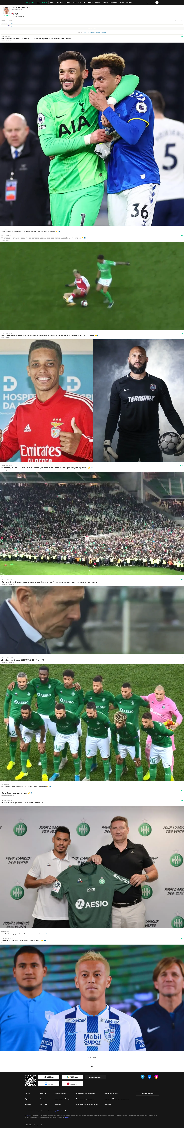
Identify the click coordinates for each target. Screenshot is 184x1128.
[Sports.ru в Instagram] (156, 1077)
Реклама (42, 1099)
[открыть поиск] (143, 2)
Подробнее (68, 1117)
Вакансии (43, 1093)
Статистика (86, 32)
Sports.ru (29, 1115)
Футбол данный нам (6, 40)
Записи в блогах (101, 32)
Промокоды (107, 1104)
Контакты (28, 1104)
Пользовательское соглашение (85, 1093)
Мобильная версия (147, 1093)
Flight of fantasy (5, 337)
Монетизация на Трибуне (62, 1099)
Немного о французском (7, 795)
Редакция (28, 1099)
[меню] (38, 2)
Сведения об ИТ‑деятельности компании (116, 1099)
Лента (80, 32)
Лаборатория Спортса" (111, 1093)
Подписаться (6, 15)
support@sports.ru (58, 1111)
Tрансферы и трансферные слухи (10, 804)
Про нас (27, 1093)
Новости (92, 32)
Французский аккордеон (7, 584)
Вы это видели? (5, 470)
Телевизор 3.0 (5, 240)
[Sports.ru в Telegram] (143, 1077)
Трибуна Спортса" (60, 1093)
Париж (11, 23)
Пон (2, 942)
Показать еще (92, 1057)
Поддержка (43, 1104)
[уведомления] (147, 2)
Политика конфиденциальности (85, 1099)
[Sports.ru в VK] (150, 1077)
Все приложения (94, 1077)
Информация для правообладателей (87, 1104)
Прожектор (58, 1104)
